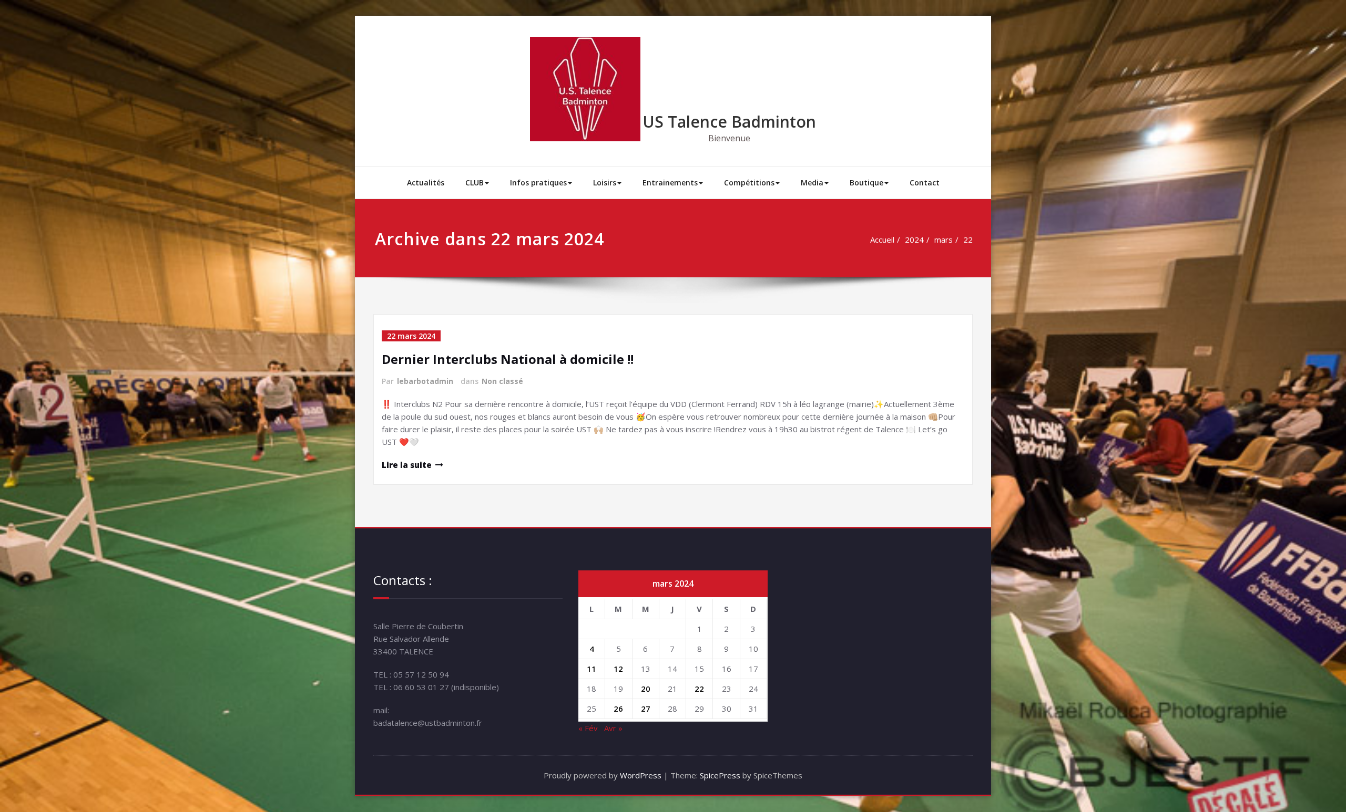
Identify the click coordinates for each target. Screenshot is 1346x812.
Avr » (613, 728)
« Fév (588, 728)
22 (968, 239)
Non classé (502, 381)
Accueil (882, 239)
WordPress (640, 775)
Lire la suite (407, 465)
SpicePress (720, 775)
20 (645, 688)
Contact (925, 183)
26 (618, 708)
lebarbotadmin (425, 381)
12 (618, 668)
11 (591, 668)
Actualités (425, 183)
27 (645, 708)
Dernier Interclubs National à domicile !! (508, 359)
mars (943, 239)
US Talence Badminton (729, 121)
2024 (914, 239)
